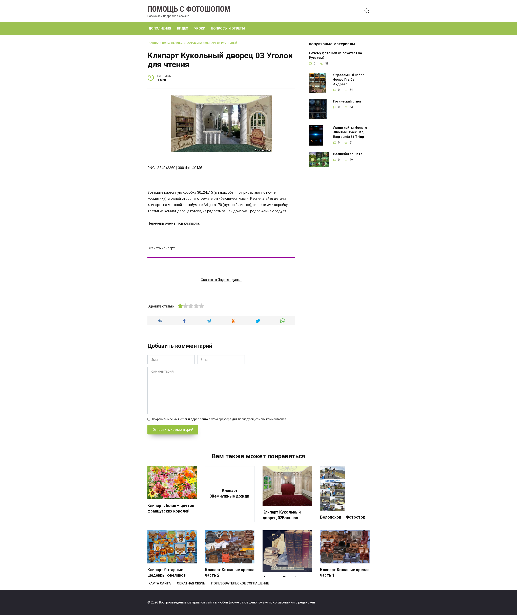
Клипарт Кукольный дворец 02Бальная (282, 515)
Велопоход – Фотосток (342, 517)
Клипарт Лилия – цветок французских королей (170, 508)
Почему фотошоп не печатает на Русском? (335, 55)
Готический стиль (347, 101)
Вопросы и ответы (228, 28)
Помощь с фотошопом (188, 9)
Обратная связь (191, 583)
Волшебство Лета (347, 154)
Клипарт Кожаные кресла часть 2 (229, 572)
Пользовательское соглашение (240, 583)
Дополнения (159, 28)
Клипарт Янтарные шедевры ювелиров (166, 572)
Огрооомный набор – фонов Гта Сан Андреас (350, 79)
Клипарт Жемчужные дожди (229, 493)
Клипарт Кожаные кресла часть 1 (345, 572)
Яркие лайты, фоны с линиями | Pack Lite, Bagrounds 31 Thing (350, 132)
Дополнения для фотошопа (182, 42)
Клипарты (211, 42)
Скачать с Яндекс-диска (221, 280)
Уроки (199, 28)
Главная (153, 42)
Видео (182, 28)
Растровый (229, 42)
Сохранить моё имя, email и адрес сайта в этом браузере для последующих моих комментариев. (219, 419)
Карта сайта (159, 583)
